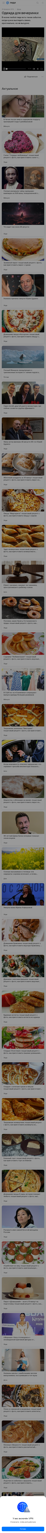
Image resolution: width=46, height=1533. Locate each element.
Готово (23, 1529)
